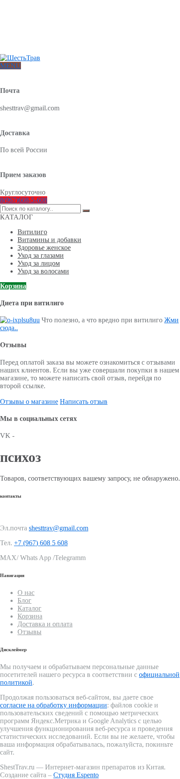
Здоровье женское (44, 247)
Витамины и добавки (49, 239)
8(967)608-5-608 (23, 200)
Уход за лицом (38, 263)
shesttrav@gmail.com (58, 528)
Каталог (29, 608)
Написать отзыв (83, 401)
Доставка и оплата (41, 23)
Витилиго (32, 232)
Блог (23, 30)
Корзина (13, 286)
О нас (24, 16)
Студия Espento (76, 775)
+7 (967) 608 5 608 (41, 543)
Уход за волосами (43, 271)
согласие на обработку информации (53, 705)
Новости (28, 37)
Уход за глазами (40, 255)
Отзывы (27, 44)
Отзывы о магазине (29, 401)
